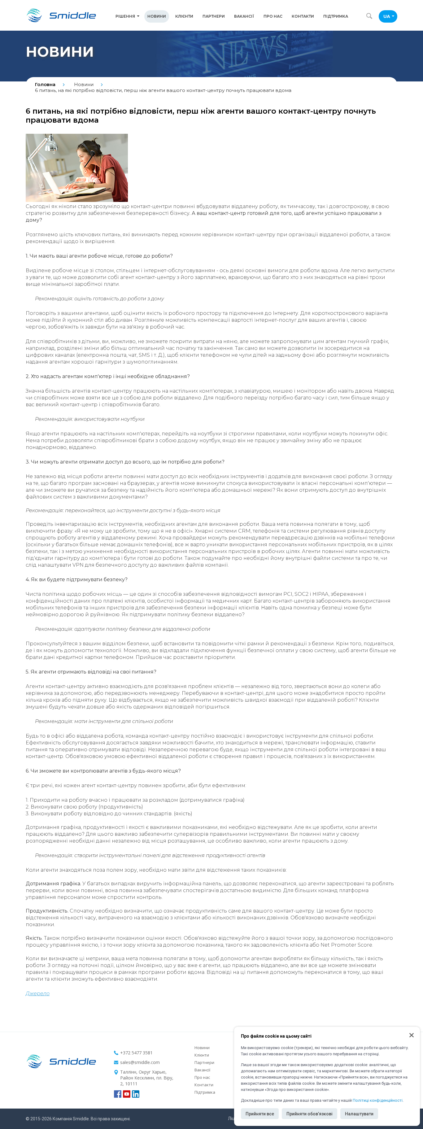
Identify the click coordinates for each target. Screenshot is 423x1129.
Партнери (214, 16)
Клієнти (184, 16)
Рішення (125, 16)
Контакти (303, 16)
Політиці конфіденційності (378, 1100)
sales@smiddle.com (140, 1062)
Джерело (38, 993)
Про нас (273, 16)
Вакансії (244, 16)
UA (386, 16)
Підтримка (335, 16)
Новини (156, 16)
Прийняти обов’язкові (309, 1113)
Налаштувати (359, 1113)
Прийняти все (260, 1113)
